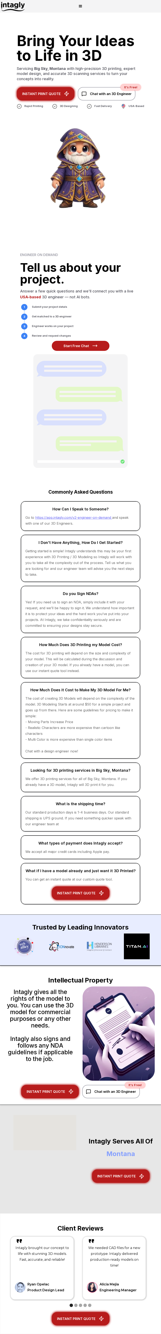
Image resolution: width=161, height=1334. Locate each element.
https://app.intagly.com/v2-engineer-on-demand (73, 517)
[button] (80, 6)
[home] (13, 6)
